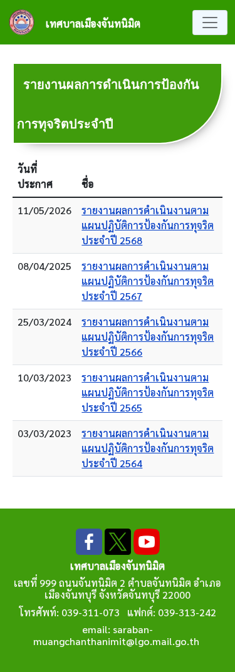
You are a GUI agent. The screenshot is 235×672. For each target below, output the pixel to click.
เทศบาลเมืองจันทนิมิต (93, 23)
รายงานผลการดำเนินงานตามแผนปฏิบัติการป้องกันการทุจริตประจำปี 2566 (147, 336)
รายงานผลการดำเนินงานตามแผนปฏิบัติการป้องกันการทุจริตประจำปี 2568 (147, 225)
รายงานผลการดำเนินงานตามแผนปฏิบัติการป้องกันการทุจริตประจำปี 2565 (147, 392)
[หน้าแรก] (27, 22)
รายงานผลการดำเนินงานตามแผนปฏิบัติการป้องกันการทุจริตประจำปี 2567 (147, 280)
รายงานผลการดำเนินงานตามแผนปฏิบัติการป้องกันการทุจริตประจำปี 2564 (147, 448)
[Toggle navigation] (209, 22)
